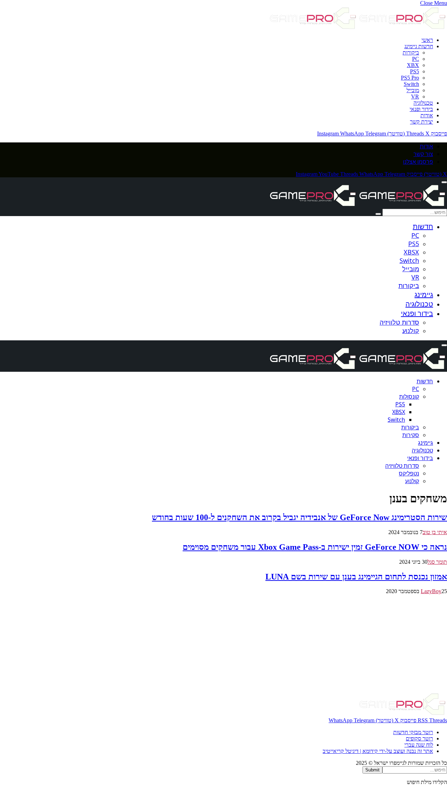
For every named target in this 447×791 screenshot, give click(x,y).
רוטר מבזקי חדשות (413, 732)
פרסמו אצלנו (418, 161)
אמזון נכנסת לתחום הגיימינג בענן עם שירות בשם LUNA (356, 576)
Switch (411, 84)
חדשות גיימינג (418, 46)
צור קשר (423, 154)
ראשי (427, 40)
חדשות (423, 226)
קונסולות (409, 396)
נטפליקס (409, 473)
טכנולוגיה (423, 103)
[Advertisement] (237, 643)
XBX (413, 65)
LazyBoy (431, 591)
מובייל (412, 90)
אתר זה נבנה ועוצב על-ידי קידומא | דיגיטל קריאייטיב (378, 751)
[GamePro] (357, 205)
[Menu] (444, 182)
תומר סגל (437, 562)
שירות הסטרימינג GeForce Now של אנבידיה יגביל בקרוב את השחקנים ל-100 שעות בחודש (299, 517)
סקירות (410, 435)
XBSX (411, 252)
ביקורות (411, 53)
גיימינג (424, 294)
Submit (372, 769)
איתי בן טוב (435, 532)
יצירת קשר (421, 122)
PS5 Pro (410, 78)
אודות (426, 115)
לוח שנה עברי (418, 745)
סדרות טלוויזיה (399, 322)
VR (415, 96)
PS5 (414, 71)
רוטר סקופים (419, 738)
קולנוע (410, 330)
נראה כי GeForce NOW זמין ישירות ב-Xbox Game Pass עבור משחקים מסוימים (315, 547)
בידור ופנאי (421, 109)
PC (415, 59)
